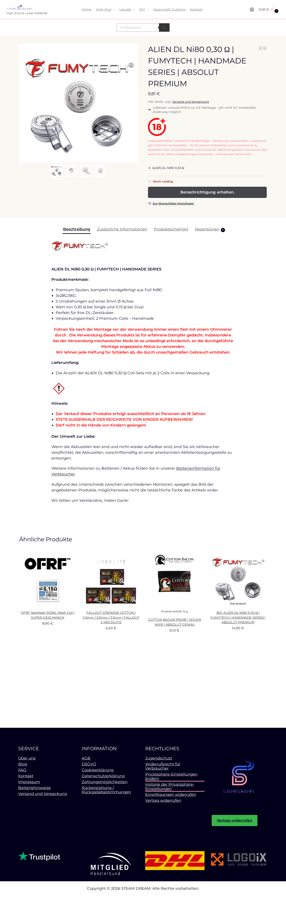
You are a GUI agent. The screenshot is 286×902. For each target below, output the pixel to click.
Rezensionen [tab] (209, 229)
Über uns (27, 758)
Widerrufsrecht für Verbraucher (162, 766)
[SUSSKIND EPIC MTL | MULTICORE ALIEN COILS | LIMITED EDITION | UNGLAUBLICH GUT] (265, 48)
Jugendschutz (158, 758)
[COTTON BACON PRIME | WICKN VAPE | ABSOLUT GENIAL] (174, 578)
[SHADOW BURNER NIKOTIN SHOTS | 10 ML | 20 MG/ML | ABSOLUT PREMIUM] (260, 48)
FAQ (22, 770)
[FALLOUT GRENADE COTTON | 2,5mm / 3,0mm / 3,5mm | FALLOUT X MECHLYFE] (111, 578)
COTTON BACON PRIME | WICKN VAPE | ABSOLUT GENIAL (174, 622)
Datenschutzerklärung (103, 776)
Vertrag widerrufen (163, 800)
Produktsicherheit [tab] (171, 229)
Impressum (29, 782)
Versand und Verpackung (190, 102)
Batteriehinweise (34, 787)
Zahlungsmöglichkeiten (104, 782)
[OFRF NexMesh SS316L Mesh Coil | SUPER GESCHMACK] (47, 578)
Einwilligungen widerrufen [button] (170, 794)
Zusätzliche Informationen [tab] (122, 229)
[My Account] (251, 9)
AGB (86, 758)
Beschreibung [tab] (76, 229)
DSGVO (89, 764)
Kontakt (25, 776)
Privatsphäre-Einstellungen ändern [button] (171, 776)
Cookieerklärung (97, 770)
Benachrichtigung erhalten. (207, 192)
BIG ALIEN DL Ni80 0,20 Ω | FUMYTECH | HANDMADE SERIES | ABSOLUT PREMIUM (237, 617)
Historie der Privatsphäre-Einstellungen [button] (169, 786)
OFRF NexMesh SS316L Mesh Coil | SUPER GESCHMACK (48, 615)
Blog (22, 764)
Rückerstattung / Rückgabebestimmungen (106, 789)
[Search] (164, 27)
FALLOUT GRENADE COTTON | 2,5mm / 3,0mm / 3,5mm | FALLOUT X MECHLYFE (111, 617)
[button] (269, 9)
